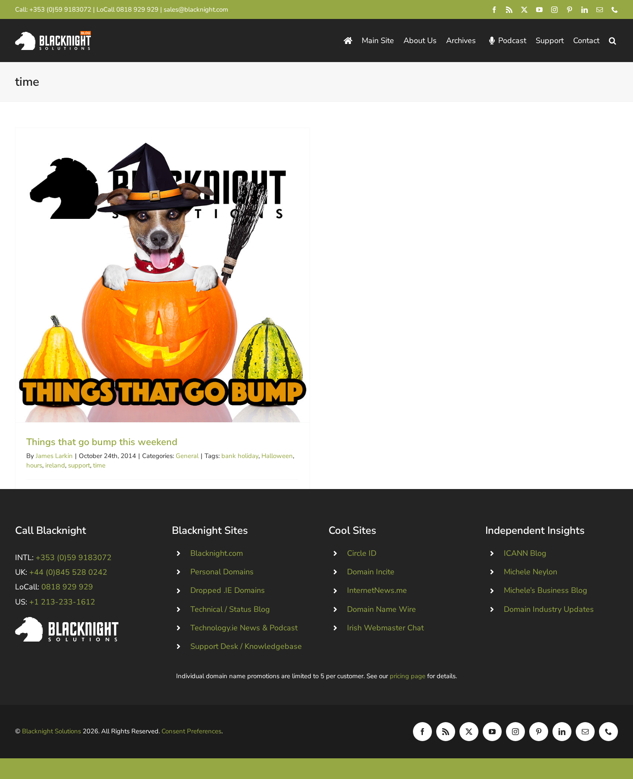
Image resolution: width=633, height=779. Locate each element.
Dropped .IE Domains (227, 590)
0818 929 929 (137, 9)
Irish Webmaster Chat (385, 628)
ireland (55, 465)
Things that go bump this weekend (163, 275)
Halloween (277, 456)
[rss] (509, 9)
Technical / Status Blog (230, 609)
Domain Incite (370, 572)
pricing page (407, 676)
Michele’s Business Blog (545, 590)
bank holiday (239, 456)
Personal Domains (222, 572)
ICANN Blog (525, 553)
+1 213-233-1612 (62, 602)
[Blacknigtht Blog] (348, 41)
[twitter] (524, 9)
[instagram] (554, 9)
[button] (612, 41)
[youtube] (539, 9)
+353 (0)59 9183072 (60, 9)
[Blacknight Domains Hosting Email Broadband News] (53, 35)
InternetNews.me (377, 590)
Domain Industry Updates (549, 609)
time (99, 465)
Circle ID (361, 553)
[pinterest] (569, 9)
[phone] (614, 9)
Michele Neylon (530, 572)
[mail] (599, 9)
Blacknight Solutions (51, 731)
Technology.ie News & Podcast (244, 628)
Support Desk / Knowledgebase (246, 646)
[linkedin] (584, 9)
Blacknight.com (216, 553)
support (79, 465)
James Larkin (54, 456)
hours (34, 465)
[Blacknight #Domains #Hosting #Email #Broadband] (66, 621)
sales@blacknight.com (196, 9)
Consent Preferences (191, 731)
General (187, 456)
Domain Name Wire (381, 609)
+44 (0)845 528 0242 (68, 572)
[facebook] (494, 9)
